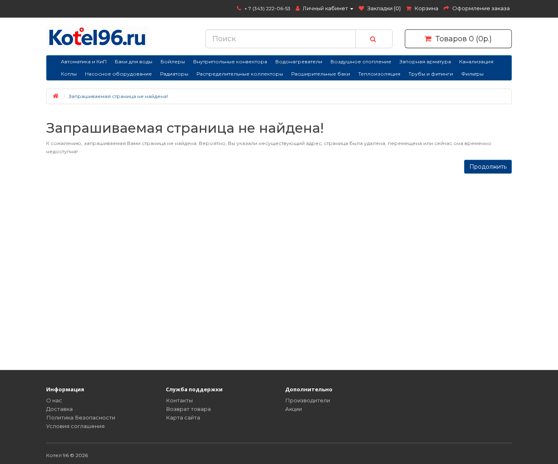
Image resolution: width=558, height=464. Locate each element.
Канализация (476, 61)
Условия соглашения (75, 426)
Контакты (179, 400)
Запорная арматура (425, 61)
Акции (293, 409)
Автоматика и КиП (84, 61)
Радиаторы (174, 74)
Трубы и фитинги (430, 74)
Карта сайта (183, 417)
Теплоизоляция (379, 74)
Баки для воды (133, 61)
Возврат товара (188, 409)
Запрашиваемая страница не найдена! (118, 96)
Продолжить (488, 166)
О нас (54, 400)
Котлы (69, 74)
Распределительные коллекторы (239, 74)
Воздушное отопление (360, 61)
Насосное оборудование (118, 74)
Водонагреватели (298, 61)
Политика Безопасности (80, 417)
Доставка (59, 409)
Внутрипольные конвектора (230, 61)
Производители (307, 400)
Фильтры (472, 74)
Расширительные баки (320, 74)
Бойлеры (173, 61)
